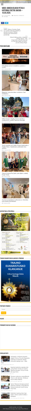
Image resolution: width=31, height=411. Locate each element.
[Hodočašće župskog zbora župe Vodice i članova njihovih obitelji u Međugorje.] (5, 395)
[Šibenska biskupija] (15, 1)
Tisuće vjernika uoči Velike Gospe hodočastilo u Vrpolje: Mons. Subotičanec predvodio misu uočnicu (15, 147)
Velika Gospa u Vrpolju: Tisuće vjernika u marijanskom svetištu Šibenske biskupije (13, 119)
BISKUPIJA (15, 15)
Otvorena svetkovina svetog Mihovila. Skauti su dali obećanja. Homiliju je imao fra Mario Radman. (20, 378)
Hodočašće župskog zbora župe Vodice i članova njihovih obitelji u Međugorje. (19, 395)
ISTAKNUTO (21, 15)
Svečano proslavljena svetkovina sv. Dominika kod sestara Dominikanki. (15, 200)
